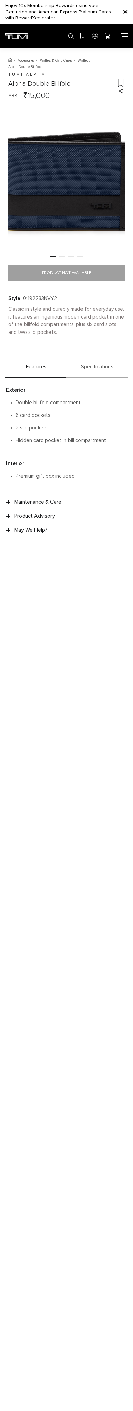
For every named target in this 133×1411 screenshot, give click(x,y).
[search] (71, 36)
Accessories (26, 60)
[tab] (53, 256)
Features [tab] (36, 366)
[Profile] (95, 36)
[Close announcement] (125, 12)
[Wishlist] (83, 36)
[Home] (10, 61)
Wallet (83, 60)
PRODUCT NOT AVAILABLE (66, 273)
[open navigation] (124, 36)
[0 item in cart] (107, 36)
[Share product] (121, 91)
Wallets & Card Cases (56, 60)
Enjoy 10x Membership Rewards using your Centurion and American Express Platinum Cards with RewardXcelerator (58, 11)
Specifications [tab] (97, 366)
